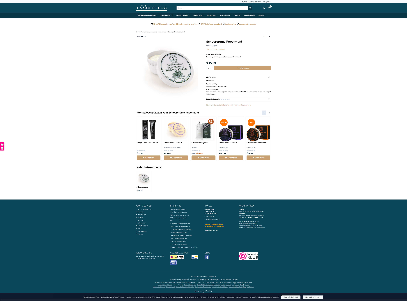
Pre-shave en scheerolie (179, 212)
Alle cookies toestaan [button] (313, 297)
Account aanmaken (255, 2)
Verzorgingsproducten (178, 209)
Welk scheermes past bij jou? (180, 227)
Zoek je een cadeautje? (178, 241)
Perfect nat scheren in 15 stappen (181, 235)
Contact (244, 2)
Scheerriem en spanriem (179, 232)
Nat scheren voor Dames (179, 238)
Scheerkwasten (176, 221)
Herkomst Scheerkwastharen (180, 224)
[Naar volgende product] (269, 36)
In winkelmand (148, 158)
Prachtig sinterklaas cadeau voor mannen (184, 247)
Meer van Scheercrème (242, 105)
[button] (264, 8)
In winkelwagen (243, 68)
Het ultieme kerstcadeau (179, 244)
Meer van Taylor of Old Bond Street (219, 105)
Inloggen (266, 2)
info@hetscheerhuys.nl (212, 219)
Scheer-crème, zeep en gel (180, 215)
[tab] (238, 77)
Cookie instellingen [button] (291, 297)
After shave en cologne (178, 218)
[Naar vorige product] (264, 36)
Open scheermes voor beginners (181, 229)
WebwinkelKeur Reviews (206, 279)
